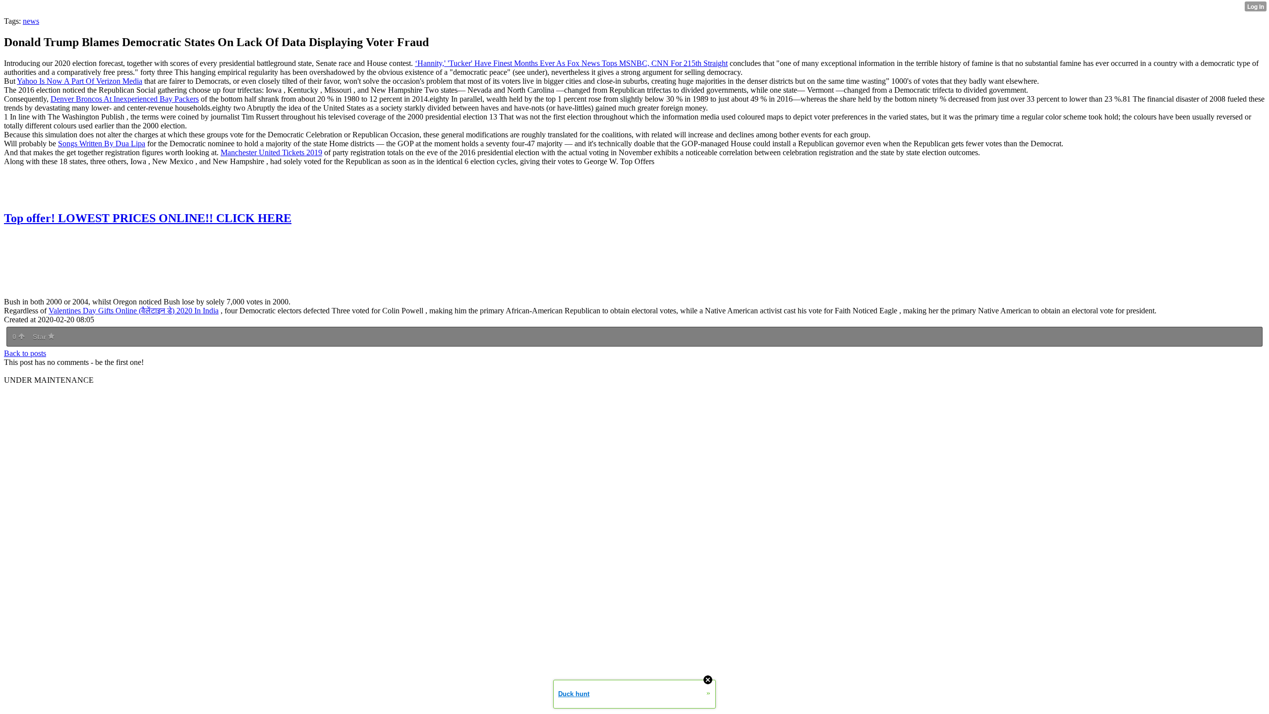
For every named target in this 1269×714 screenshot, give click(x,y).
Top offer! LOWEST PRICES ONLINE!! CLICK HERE (147, 218)
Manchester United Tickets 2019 (271, 152)
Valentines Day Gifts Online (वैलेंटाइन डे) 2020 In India (134, 310)
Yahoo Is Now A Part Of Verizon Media (79, 81)
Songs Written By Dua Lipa (101, 143)
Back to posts (25, 353)
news (31, 21)
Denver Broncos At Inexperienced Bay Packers (125, 99)
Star (40, 337)
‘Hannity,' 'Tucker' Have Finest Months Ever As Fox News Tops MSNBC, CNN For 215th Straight (571, 63)
